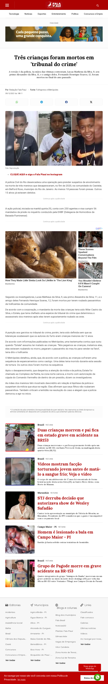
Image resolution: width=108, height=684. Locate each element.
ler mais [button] (21, 679)
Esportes (42, 14)
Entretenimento (59, 14)
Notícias (28, 14)
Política (75, 14)
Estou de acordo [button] (92, 678)
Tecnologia (14, 14)
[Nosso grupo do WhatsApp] (97, 677)
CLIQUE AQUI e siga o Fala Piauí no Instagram (36, 174)
